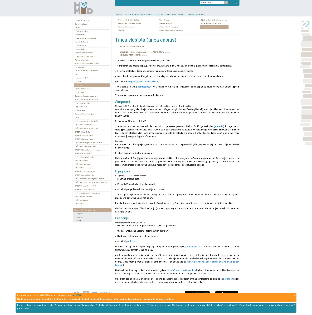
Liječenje (79, 221)
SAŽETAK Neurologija (82, 132)
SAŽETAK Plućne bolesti (83, 125)
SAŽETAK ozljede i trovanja (84, 175)
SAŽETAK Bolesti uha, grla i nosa (86, 128)
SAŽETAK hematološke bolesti (85, 186)
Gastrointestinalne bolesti (84, 53)
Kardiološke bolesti (81, 31)
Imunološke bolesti (81, 78)
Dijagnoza (80, 217)
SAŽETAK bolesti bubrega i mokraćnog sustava (91, 182)
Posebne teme (80, 110)
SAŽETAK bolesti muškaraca (85, 189)
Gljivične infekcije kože (175, 14)
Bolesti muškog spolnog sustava (86, 96)
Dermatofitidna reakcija (126, 27)
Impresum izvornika (82, 20)
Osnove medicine (81, 24)
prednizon (131, 241)
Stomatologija (80, 49)
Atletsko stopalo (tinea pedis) (169, 27)
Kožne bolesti (159, 14)
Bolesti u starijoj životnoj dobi (85, 114)
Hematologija (79, 67)
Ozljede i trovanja (81, 107)
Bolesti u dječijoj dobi (82, 103)
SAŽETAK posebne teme (83, 197)
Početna (119, 14)
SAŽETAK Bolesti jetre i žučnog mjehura (88, 143)
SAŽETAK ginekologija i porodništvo (87, 193)
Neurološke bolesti (81, 42)
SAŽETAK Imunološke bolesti (85, 157)
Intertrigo (121, 30)
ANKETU (76, 295)
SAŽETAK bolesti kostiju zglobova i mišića (89, 179)
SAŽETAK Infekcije (81, 161)
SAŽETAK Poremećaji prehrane (85, 146)
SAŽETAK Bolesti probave (84, 139)
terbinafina (192, 246)
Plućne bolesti (80, 35)
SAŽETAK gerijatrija (81, 200)
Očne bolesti (79, 92)
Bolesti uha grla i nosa (82, 89)
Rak (76, 74)
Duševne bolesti (80, 45)
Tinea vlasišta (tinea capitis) (195, 14)
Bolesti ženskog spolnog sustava (86, 99)
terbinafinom (173, 270)
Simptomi (80, 214)
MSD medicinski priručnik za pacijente (138, 14)
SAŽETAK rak (79, 204)
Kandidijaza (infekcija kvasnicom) (129, 23)
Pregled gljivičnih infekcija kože (129, 20)
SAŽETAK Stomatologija (83, 168)
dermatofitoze (144, 86)
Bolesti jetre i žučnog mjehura (85, 56)
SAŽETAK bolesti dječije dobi (85, 171)
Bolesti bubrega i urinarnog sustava (87, 63)
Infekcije (78, 82)
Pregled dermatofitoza (167, 23)
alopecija (219, 126)
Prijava (234, 3)
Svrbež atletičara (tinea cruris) (211, 23)
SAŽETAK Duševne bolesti (84, 135)
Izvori (77, 118)
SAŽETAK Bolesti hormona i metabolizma (89, 150)
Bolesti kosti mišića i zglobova (85, 38)
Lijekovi (77, 27)
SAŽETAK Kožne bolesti (83, 153)
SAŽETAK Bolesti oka (82, 164)
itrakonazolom (189, 270)
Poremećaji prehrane (82, 60)
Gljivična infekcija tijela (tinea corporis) (214, 20)
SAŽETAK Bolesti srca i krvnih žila (86, 121)
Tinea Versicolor (165, 20)
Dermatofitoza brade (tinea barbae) (171, 30)
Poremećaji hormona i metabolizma (87, 71)
